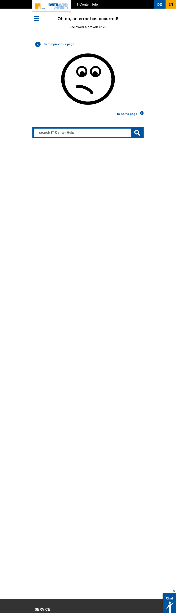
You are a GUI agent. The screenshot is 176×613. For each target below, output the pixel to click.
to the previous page (59, 44)
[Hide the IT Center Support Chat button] (174, 591)
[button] (36, 18)
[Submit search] (137, 132)
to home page (127, 113)
